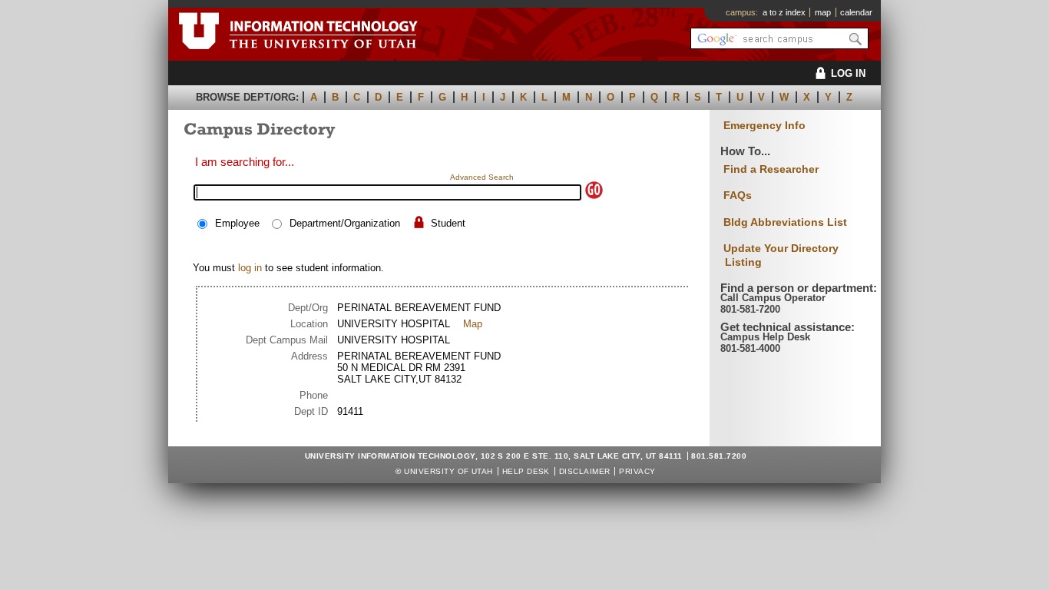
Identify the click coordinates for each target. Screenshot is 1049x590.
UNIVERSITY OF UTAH (448, 471)
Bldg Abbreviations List (785, 222)
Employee (237, 223)
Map (472, 324)
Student (448, 223)
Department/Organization (345, 223)
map (823, 12)
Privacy (637, 471)
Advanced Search (482, 177)
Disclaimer (585, 471)
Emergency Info (764, 125)
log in (250, 267)
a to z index (784, 12)
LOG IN (848, 73)
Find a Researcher (771, 169)
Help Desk (526, 471)
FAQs (737, 195)
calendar (856, 12)
